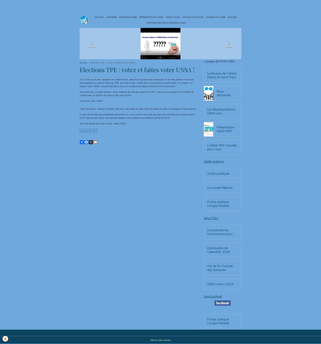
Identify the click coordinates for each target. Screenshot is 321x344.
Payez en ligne (128, 17)
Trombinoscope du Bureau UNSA (166, 23)
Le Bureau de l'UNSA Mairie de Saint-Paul (221, 75)
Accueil (99, 17)
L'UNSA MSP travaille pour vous (222, 147)
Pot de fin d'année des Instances (220, 267)
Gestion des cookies (160, 340)
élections (85, 131)
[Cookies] (5, 339)
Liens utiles (172, 17)
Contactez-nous (192, 17)
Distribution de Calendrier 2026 (218, 250)
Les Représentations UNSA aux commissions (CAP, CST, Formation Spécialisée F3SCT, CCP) (221, 111)
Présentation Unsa (151, 17)
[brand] (84, 20)
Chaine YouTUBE (216, 17)
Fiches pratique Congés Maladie (218, 203)
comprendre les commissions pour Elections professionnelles (220, 232)
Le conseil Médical (219, 187)
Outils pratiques (218, 173)
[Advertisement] (45, 5)
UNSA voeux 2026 (220, 284)
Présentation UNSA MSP (225, 129)
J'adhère (111, 17)
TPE (94, 131)
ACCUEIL (232, 17)
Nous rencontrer (224, 93)
